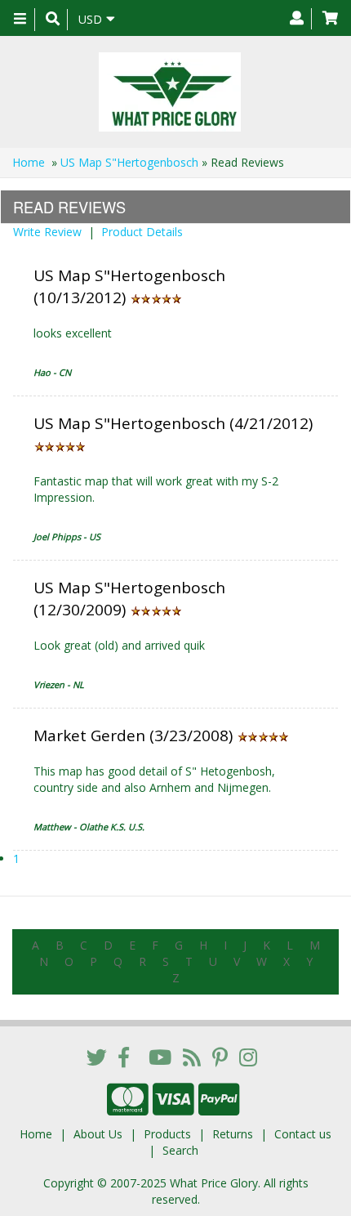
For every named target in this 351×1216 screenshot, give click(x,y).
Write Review (47, 231)
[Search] (52, 19)
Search (180, 1150)
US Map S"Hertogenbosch (129, 162)
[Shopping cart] (330, 19)
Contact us (302, 1134)
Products (167, 1134)
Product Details (142, 231)
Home (28, 162)
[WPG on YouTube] (160, 1057)
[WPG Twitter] (97, 1057)
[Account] (297, 19)
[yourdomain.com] (169, 92)
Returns (232, 1134)
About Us (97, 1134)
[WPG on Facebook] (123, 1057)
